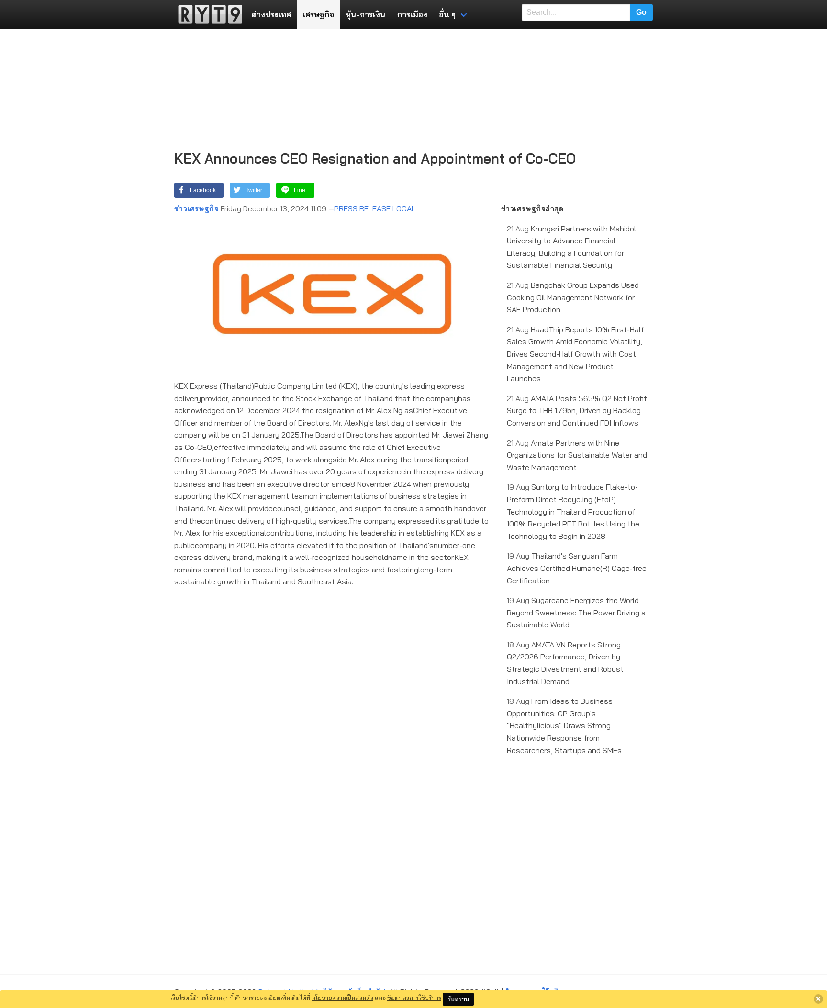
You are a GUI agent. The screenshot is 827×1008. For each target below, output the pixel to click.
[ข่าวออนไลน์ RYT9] (207, 14)
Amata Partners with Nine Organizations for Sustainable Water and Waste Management (577, 455)
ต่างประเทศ (271, 14)
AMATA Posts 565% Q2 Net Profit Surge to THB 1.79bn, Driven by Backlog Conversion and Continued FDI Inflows (577, 410)
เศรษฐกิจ (318, 14)
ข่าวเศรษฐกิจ (196, 208)
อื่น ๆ (447, 14)
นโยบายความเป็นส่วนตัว (342, 997)
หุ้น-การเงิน (366, 14)
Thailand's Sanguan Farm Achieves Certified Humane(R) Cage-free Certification (577, 568)
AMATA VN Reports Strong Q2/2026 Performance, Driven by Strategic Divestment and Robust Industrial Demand (565, 663)
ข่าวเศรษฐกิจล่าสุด (532, 208)
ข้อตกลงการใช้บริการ (414, 997)
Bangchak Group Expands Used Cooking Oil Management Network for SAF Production (573, 297)
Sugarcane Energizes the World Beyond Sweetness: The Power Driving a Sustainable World (576, 612)
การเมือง (412, 14)
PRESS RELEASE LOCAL (374, 208)
